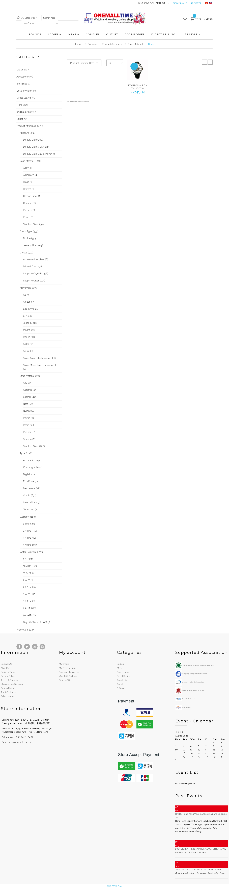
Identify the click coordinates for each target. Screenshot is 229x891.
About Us (5, 668)
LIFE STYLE (190, 34)
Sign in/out (180, 3)
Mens (119, 668)
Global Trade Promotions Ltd (190, 699)
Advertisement (8, 696)
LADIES (53, 34)
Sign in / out (65, 680)
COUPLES (93, 34)
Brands (35, 34)
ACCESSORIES (135, 34)
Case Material (135, 44)
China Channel (186, 707)
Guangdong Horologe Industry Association (194, 673)
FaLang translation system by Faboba (78, 101)
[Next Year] (181, 732)
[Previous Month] (178, 732)
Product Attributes (112, 44)
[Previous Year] (176, 732)
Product (92, 44)
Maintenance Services (12, 684)
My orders (64, 664)
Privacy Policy (8, 676)
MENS (72, 34)
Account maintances (69, 672)
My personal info (67, 668)
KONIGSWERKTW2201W (137, 87)
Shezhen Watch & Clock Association (193, 682)
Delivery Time (8, 672)
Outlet (120, 684)
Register (196, 3)
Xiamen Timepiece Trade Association (193, 690)
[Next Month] (183, 732)
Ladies (120, 664)
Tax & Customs (8, 692)
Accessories (123, 672)
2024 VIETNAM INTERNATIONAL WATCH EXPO (198, 869)
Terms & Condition (10, 680)
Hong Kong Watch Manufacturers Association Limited (198, 665)
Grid (204, 62)
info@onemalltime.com (20, 742)
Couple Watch (124, 680)
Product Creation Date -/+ (84, 63)
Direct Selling (123, 676)
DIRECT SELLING (163, 34)
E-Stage (121, 688)
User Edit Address (68, 676)
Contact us (6, 664)
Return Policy (7, 688)
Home (78, 44)
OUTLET (112, 34)
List (210, 62)
